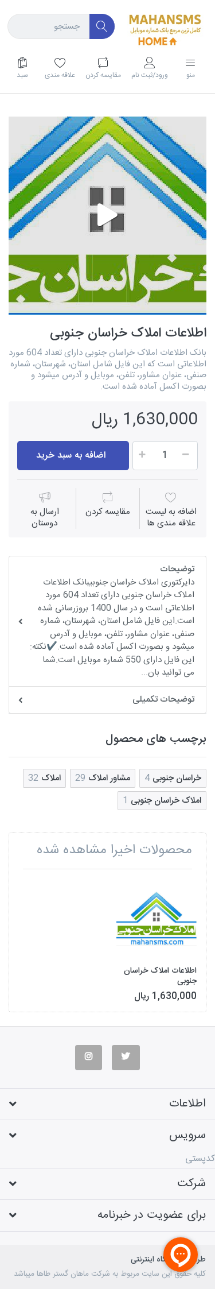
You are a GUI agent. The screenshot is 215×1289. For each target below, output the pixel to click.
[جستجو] (102, 27)
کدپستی (200, 1159)
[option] (107, 216)
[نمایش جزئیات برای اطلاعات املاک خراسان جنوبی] (156, 918)
